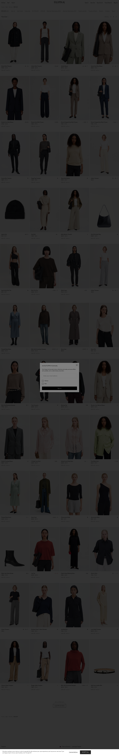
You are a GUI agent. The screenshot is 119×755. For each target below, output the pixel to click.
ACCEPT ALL (85, 752)
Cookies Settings (73, 752)
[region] (59, 752)
